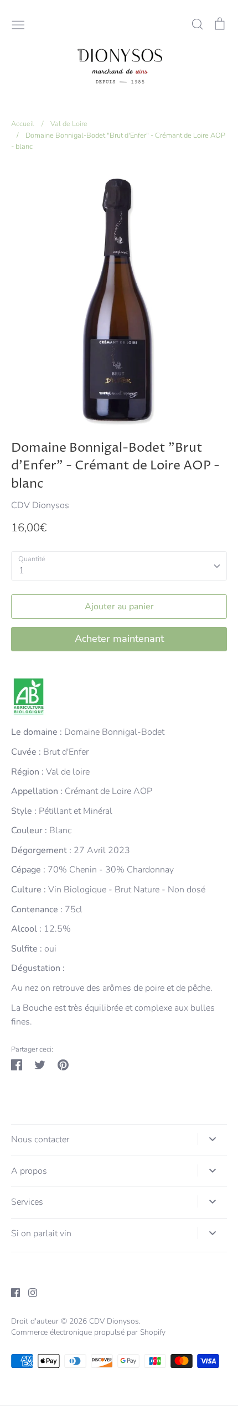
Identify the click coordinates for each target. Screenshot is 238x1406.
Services (27, 1202)
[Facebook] (11, 1292)
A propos (29, 1171)
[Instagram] (28, 1292)
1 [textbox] (21, 571)
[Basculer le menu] (18, 24)
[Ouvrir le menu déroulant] (212, 1139)
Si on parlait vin (41, 1233)
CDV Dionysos (40, 505)
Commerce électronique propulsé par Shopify (88, 1332)
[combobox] (119, 566)
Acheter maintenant (119, 638)
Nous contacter (40, 1139)
